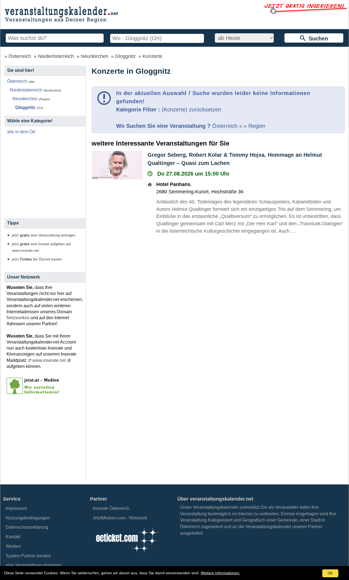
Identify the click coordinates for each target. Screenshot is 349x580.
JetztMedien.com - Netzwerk (120, 518)
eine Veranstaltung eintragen (33, 565)
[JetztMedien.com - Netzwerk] (34, 392)
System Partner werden (28, 556)
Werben (13, 546)
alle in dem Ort (21, 131)
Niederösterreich (56, 56)
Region (256, 126)
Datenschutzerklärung (27, 527)
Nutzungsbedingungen (28, 518)
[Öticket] (127, 554)
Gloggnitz (125, 56)
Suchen (316, 38)
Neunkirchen (94, 56)
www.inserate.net (49, 360)
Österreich (19, 56)
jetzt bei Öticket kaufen (37, 259)
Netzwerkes (18, 317)
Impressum (16, 508)
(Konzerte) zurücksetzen (191, 109)
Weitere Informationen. (220, 573)
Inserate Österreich (111, 508)
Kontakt (13, 536)
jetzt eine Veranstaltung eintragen (43, 235)
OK (330, 573)
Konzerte (152, 56)
